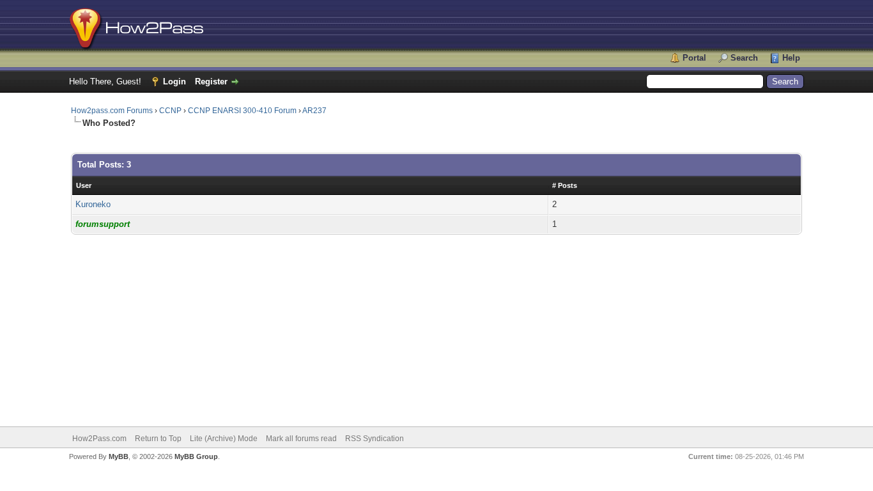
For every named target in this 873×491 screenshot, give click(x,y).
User (83, 185)
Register (211, 81)
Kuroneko (93, 204)
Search (744, 58)
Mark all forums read (301, 438)
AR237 (314, 110)
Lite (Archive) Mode (224, 438)
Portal (694, 58)
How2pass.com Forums (112, 110)
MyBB (118, 456)
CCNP (170, 110)
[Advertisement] (436, 324)
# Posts (564, 185)
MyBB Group (196, 456)
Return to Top (158, 438)
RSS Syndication (374, 438)
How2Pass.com (99, 438)
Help (791, 58)
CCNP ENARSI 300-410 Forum (242, 110)
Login (174, 81)
